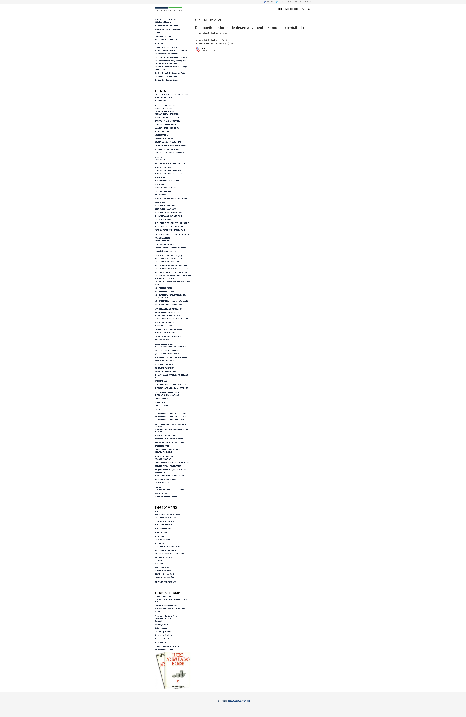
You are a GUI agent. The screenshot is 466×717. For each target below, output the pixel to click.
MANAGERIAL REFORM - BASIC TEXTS (170, 416)
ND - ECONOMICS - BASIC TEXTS (168, 258)
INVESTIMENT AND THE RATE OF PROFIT (172, 223)
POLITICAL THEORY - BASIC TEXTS (169, 170)
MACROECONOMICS (163, 219)
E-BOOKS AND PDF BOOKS (165, 521)
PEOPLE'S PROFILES (163, 101)
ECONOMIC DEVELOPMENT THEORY (169, 212)
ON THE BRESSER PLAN (164, 482)
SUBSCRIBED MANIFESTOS (165, 479)
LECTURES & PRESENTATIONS (167, 547)
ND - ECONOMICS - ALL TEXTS (167, 262)
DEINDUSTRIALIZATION (164, 368)
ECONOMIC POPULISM (164, 364)
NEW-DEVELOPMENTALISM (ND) (168, 255)
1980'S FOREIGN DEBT (164, 240)
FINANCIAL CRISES (162, 238)
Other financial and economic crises (170, 247)
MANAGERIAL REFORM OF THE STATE (170, 413)
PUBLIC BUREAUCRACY (164, 325)
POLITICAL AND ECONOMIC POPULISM (171, 198)
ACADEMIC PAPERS (163, 532)
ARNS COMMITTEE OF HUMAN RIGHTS (171, 475)
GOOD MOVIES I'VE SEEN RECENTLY (169, 490)
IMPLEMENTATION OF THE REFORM (169, 442)
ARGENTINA (160, 402)
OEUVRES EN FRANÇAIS (164, 574)
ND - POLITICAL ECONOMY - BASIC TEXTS (172, 265)
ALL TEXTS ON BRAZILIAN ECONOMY (170, 347)
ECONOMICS (160, 203)
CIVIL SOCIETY (160, 195)
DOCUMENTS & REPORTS (165, 582)
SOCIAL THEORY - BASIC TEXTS (168, 114)
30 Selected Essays (163, 22)
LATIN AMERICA (161, 398)
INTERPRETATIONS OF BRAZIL (167, 315)
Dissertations (161, 642)
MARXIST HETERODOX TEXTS (167, 128)
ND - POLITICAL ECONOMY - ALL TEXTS (171, 269)
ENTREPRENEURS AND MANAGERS (169, 329)
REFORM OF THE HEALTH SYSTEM (169, 439)
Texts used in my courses (166, 605)
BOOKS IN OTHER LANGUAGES (167, 514)
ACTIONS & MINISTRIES (164, 456)
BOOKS (158, 511)
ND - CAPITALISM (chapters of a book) (171, 301)
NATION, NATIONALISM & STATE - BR (171, 163)
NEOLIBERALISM (161, 135)
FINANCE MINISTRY (163, 459)
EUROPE (158, 409)
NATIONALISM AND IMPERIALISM (169, 309)
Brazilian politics (162, 340)
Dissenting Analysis (163, 635)
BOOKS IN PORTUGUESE (165, 524)
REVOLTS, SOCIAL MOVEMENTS (168, 142)
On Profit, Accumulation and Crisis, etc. (172, 57)
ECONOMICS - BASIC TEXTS (166, 205)
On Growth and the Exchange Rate (170, 73)
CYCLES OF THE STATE (164, 191)
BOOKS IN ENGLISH (163, 528)
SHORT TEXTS (160, 536)
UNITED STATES (161, 405)
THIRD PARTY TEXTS (163, 597)
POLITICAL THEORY (163, 167)
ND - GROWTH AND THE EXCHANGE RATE (172, 272)
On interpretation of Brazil (166, 54)
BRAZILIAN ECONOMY (164, 344)
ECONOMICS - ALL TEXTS (165, 209)
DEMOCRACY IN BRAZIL (164, 322)
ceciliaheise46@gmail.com (239, 701)
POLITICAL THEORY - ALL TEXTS (168, 174)
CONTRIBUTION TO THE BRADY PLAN (170, 384)
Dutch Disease (161, 628)
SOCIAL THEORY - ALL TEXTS (167, 117)
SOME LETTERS (161, 563)
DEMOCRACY (160, 184)
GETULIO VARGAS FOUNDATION (168, 466)
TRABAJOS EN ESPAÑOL (165, 577)
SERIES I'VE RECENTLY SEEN (166, 497)
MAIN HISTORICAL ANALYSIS (167, 350)
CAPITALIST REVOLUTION (165, 124)
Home (279, 9)
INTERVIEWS (160, 543)
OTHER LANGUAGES (163, 568)
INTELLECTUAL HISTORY (165, 105)
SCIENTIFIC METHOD (163, 97)
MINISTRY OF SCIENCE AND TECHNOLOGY (172, 462)
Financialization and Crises (166, 251)
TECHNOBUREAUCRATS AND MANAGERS (172, 145)
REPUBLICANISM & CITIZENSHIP (168, 181)
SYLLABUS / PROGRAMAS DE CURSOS (170, 554)
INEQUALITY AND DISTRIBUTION (168, 216)
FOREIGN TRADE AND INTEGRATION (170, 230)
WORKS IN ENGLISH (163, 570)
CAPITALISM (160, 157)
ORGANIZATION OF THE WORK (167, 29)
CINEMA (158, 487)
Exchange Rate (161, 624)
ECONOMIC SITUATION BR (166, 361)
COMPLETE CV (161, 32)
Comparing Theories (164, 631)
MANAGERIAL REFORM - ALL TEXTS (169, 420)
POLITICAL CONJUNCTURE (166, 333)
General (158, 621)
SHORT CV (159, 43)
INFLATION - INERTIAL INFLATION (169, 226)
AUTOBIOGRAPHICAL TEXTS (166, 25)
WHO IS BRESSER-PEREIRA (165, 19)
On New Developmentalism (167, 80)
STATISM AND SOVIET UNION (167, 149)
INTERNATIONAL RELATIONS (167, 395)
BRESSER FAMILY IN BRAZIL (166, 39)
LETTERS (158, 561)
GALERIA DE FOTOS (163, 36)
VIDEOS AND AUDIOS (163, 557)
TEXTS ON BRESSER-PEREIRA (167, 47)
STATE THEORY (161, 177)
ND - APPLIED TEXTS (163, 288)
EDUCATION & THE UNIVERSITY (168, 336)
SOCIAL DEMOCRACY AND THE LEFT (169, 188)
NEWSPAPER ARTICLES (164, 540)
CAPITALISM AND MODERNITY (167, 121)
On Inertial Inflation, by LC (166, 76)
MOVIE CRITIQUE (162, 493)
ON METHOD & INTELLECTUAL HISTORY (171, 95)
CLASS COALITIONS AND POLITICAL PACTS (173, 318)
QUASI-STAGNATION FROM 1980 (168, 354)
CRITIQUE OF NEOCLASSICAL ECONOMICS (172, 234)
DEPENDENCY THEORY (164, 138)
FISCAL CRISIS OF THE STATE (167, 371)
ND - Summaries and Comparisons (169, 304)
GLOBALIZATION (162, 131)
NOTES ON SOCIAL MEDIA (165, 550)
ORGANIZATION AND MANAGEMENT (170, 152)
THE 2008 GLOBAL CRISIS (165, 244)
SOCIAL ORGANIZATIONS (165, 435)
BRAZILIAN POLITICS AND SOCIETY (169, 312)
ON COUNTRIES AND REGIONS (167, 392)
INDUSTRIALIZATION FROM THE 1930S (171, 357)
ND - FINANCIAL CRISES (164, 291)
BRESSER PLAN (161, 381)
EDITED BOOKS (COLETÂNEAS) (167, 517)
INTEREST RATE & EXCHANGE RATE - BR (171, 388)
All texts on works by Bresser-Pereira (171, 50)
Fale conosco (291, 9)
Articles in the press (163, 638)
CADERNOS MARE (162, 446)
